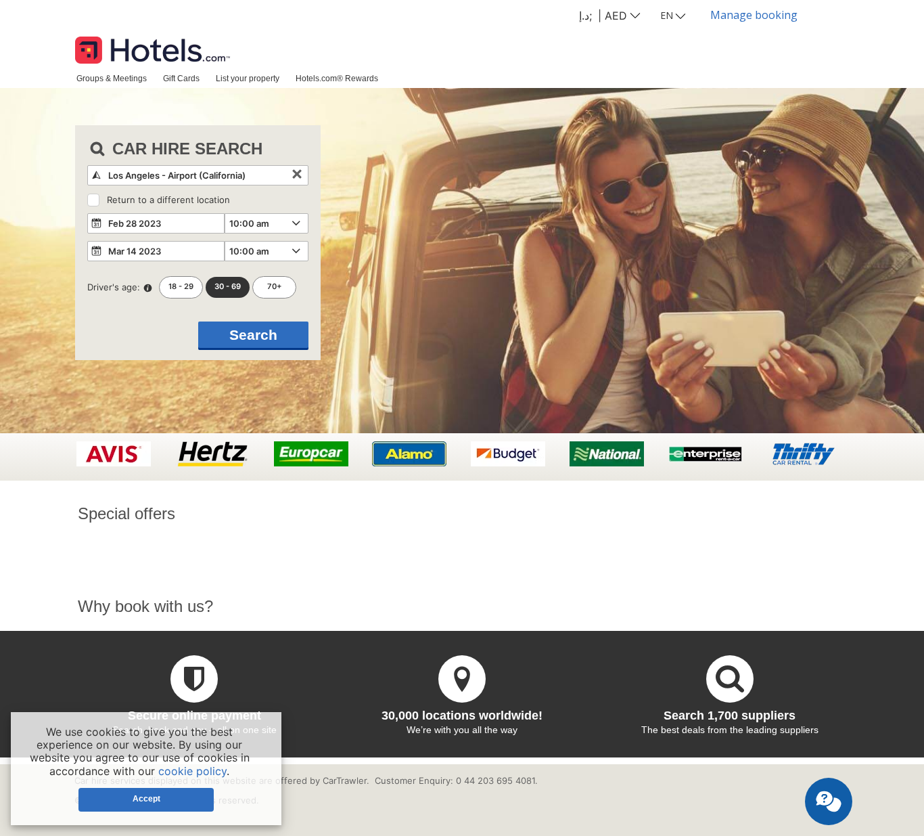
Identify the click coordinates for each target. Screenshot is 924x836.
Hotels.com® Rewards (337, 78)
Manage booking (754, 14)
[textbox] (197, 175)
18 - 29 (180, 286)
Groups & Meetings (111, 78)
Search (253, 335)
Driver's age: (113, 287)
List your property (247, 78)
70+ (274, 286)
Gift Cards (181, 78)
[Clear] (297, 175)
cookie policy (192, 771)
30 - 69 (227, 286)
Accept (146, 799)
